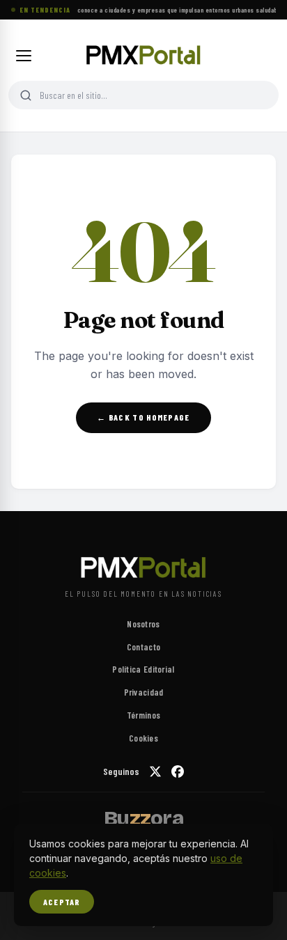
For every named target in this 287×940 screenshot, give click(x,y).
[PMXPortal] (143, 56)
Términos (143, 715)
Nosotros (143, 623)
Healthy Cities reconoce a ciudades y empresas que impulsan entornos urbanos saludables (157, 10)
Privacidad (144, 692)
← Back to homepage (143, 417)
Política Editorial (143, 669)
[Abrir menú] (23, 55)
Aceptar (61, 902)
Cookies (143, 738)
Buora (143, 818)
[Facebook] (177, 771)
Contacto (143, 646)
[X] (155, 771)
